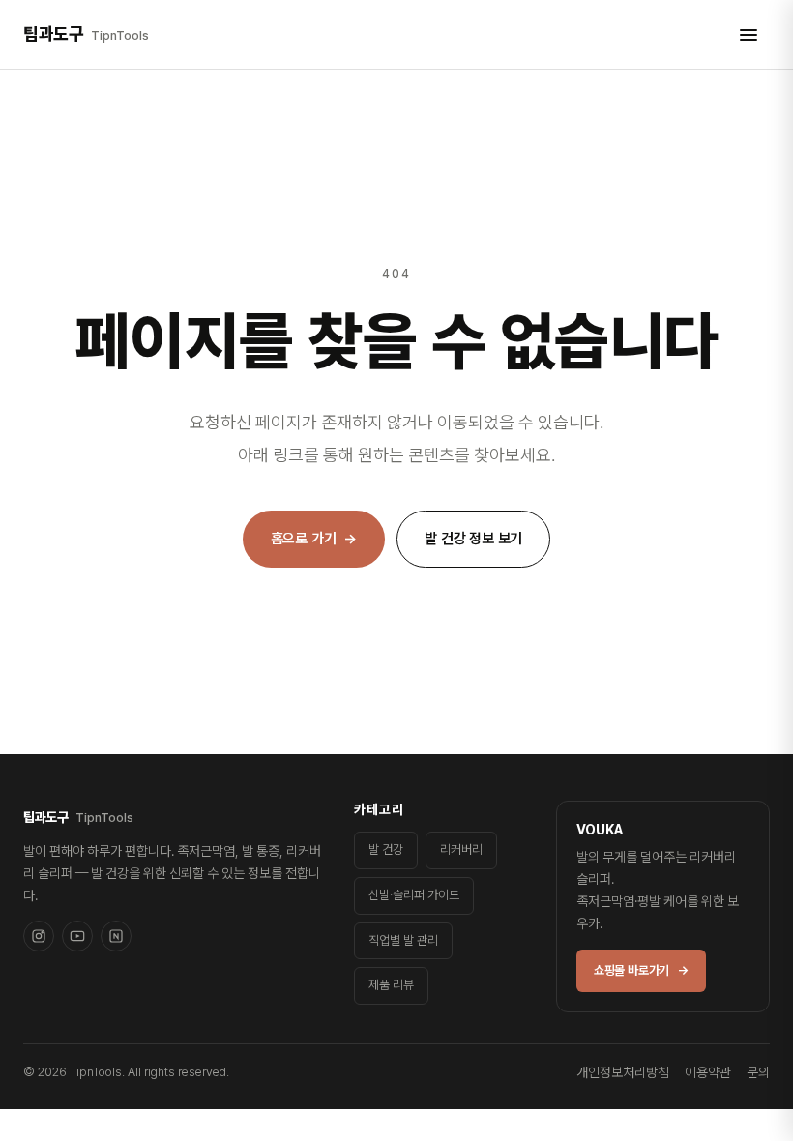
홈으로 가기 (314, 538)
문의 (758, 1072)
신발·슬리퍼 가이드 (413, 895)
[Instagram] (38, 936)
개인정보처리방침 (622, 1072)
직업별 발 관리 (403, 940)
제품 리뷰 (391, 985)
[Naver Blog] (116, 936)
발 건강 (385, 849)
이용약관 (708, 1072)
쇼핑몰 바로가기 (641, 970)
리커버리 (461, 849)
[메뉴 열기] (748, 35)
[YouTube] (77, 936)
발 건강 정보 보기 (473, 538)
